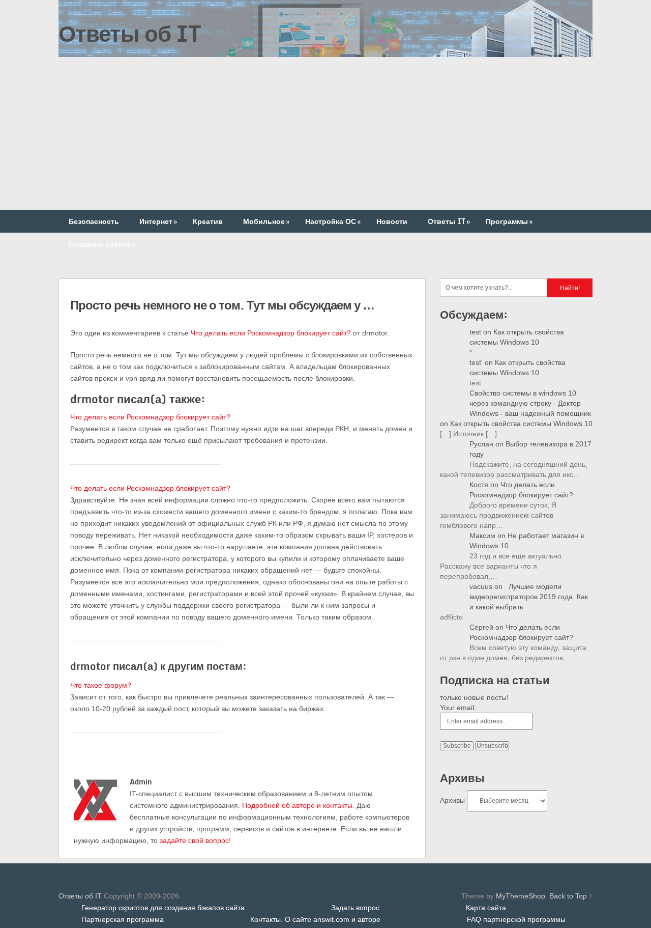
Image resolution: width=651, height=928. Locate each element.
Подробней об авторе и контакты (297, 805)
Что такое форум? (100, 685)
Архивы (452, 800)
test (475, 332)
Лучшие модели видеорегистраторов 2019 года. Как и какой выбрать (528, 596)
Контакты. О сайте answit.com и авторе (315, 919)
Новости (391, 221)
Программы (509, 221)
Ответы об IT (129, 33)
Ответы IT (449, 221)
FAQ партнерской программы (516, 919)
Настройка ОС (333, 221)
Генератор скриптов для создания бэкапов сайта (163, 908)
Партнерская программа (122, 919)
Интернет (158, 221)
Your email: (458, 708)
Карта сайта (486, 908)
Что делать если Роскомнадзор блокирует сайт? (271, 333)
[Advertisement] (325, 133)
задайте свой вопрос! (195, 840)
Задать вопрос (355, 908)
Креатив (208, 221)
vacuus (480, 586)
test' (476, 362)
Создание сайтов (102, 244)
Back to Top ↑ (571, 896)
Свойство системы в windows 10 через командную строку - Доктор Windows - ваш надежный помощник (530, 403)
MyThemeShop (520, 896)
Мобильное (266, 221)
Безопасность (94, 221)
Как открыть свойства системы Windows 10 (521, 423)
